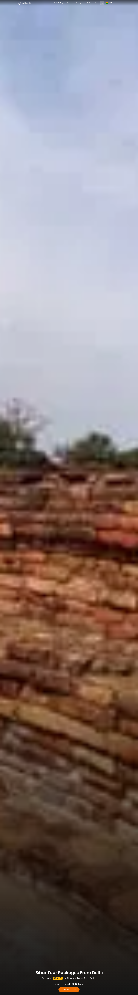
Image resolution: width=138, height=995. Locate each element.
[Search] (102, 3)
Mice (96, 3)
